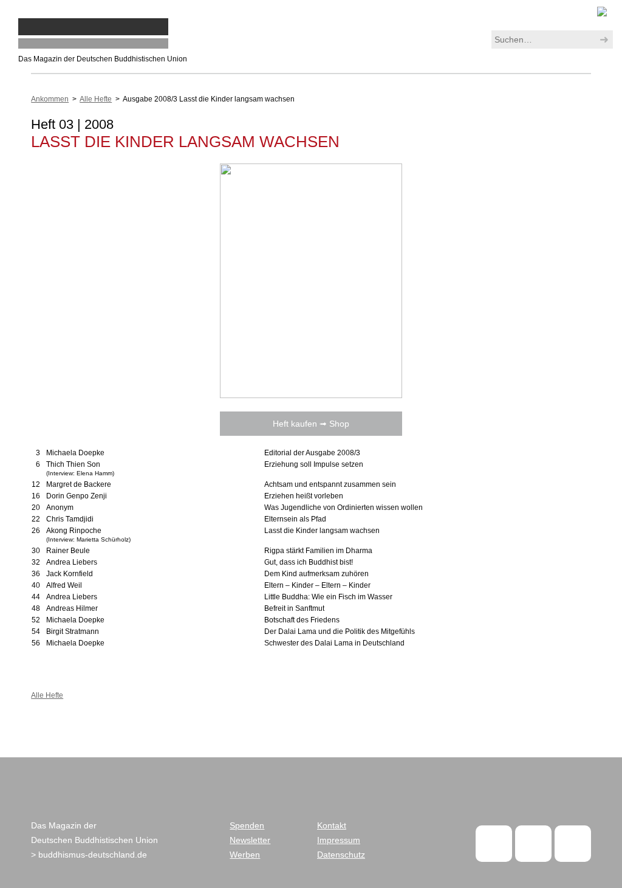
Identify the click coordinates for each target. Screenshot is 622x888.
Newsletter (250, 840)
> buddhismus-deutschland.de (89, 854)
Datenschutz (341, 854)
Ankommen (50, 99)
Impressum (338, 840)
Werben (245, 854)
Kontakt (331, 825)
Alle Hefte (96, 99)
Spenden (247, 825)
